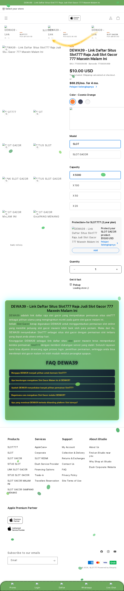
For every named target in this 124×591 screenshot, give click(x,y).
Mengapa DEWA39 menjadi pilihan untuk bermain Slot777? (39, 373)
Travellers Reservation (47, 481)
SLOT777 (13, 447)
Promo (13, 587)
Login (37, 587)
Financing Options (44, 469)
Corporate (40, 453)
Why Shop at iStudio (100, 461)
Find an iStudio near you (100, 454)
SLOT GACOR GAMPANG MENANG (21, 491)
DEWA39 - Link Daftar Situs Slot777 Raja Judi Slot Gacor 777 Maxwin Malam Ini (62, 3)
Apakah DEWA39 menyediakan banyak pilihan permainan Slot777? (42, 388)
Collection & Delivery (73, 453)
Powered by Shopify (107, 568)
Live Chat (111, 587)
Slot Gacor (23, 324)
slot (70, 341)
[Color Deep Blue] (80, 101)
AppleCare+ (41, 447)
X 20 (75, 206)
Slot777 (35, 345)
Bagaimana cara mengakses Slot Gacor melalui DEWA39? (38, 395)
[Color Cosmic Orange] (73, 102)
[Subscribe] (54, 560)
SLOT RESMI (41, 458)
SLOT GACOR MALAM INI (19, 482)
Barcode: (93, 64)
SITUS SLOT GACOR (18, 475)
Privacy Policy (69, 475)
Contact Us (68, 464)
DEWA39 (14, 315)
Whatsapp (87, 587)
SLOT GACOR (80, 154)
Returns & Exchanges (73, 458)
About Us (94, 447)
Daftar (62, 587)
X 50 (75, 195)
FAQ (64, 469)
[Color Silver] (87, 101)
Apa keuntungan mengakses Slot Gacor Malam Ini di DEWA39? (40, 380)
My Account (68, 447)
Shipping (87, 75)
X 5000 (77, 175)
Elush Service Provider (47, 464)
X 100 (76, 185)
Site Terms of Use (71, 481)
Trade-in (39, 475)
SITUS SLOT (14, 464)
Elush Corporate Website (102, 467)
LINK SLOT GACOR (18, 469)
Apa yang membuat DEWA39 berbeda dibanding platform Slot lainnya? (44, 402)
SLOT (76, 144)
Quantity (75, 261)
